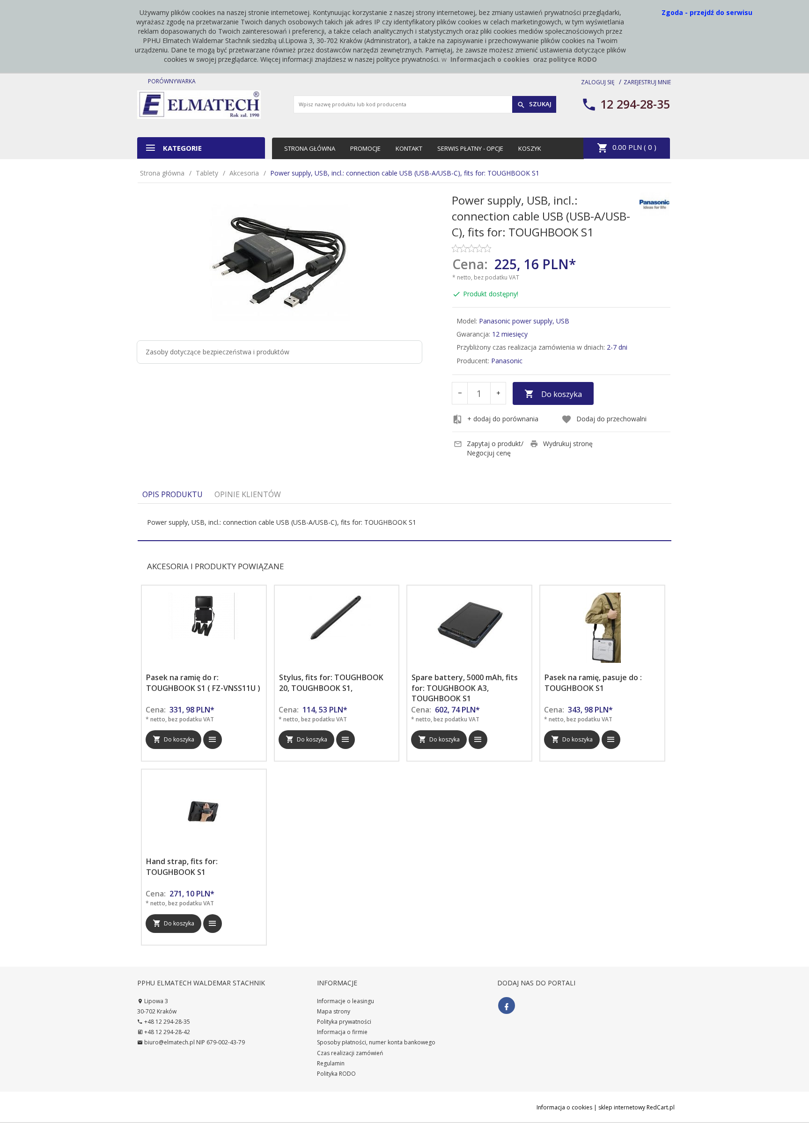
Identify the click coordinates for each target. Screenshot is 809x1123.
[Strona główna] (199, 103)
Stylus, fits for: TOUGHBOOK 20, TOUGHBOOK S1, (331, 682)
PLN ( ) (634, 147)
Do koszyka (561, 394)
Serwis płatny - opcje (470, 148)
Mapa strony (333, 1011)
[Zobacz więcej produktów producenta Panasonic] (654, 203)
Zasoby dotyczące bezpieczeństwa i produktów (217, 351)
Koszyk (529, 148)
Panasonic (506, 360)
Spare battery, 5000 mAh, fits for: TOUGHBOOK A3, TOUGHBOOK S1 (465, 688)
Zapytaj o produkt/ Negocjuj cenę (495, 448)
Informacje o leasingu (345, 1001)
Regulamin (331, 1063)
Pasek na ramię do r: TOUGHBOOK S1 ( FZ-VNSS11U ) (203, 682)
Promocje (365, 148)
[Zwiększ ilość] (498, 393)
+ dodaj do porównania (502, 418)
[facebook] (506, 1005)
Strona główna (309, 148)
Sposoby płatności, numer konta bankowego (376, 1042)
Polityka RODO (336, 1074)
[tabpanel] (404, 522)
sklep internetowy (621, 1107)
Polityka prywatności (344, 1022)
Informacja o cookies (564, 1107)
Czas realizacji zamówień (350, 1053)
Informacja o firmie (342, 1032)
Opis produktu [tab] (172, 494)
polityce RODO (573, 59)
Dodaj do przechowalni (611, 418)
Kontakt (409, 148)
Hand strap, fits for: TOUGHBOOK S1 (182, 866)
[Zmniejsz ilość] (460, 393)
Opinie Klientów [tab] (247, 494)
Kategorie (181, 148)
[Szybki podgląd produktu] (212, 739)
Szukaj (540, 104)
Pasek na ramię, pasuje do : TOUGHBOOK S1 (593, 682)
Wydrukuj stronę (568, 443)
